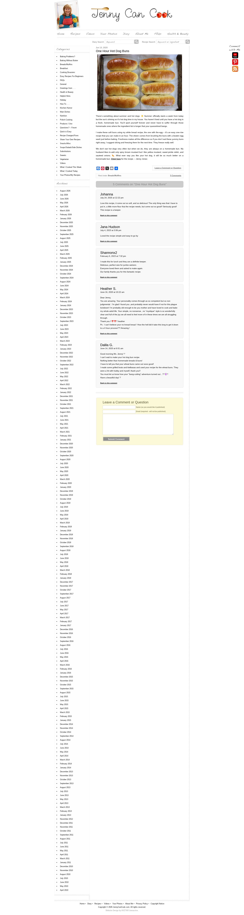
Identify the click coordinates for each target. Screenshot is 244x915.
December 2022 (66, 353)
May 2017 (64, 610)
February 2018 (66, 574)
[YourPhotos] (108, 34)
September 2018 (66, 546)
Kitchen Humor (66, 108)
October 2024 (65, 274)
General (63, 84)
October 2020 (65, 452)
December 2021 (66, 396)
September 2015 (66, 689)
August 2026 (65, 191)
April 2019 (64, 519)
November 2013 (66, 775)
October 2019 (65, 499)
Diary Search (98, 42)
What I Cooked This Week (70, 167)
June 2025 (64, 246)
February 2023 (66, 345)
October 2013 (65, 779)
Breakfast (64, 68)
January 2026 (65, 218)
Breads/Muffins (114, 176)
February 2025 (66, 258)
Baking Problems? (67, 56)
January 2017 (65, 625)
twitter (235, 69)
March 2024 (65, 297)
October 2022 (65, 361)
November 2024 (66, 270)
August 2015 (65, 693)
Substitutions (65, 151)
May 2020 (64, 471)
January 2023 (65, 349)
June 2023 (64, 329)
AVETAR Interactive (129, 910)
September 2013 (66, 783)
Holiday (63, 100)
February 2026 (66, 214)
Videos (63, 163)
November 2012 (66, 819)
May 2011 (64, 851)
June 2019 (64, 511)
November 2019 (66, 495)
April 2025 (64, 250)
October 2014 (65, 732)
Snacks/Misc (65, 143)
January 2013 (65, 815)
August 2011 (65, 839)
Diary (89, 904)
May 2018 (64, 562)
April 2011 (64, 854)
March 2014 (65, 760)
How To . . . (64, 104)
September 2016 (66, 641)
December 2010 (66, 866)
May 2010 (64, 886)
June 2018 (64, 558)
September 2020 (66, 455)
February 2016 (66, 669)
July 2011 (64, 843)
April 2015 (64, 708)
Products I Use (66, 124)
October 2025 (65, 230)
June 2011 (64, 847)
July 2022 (64, 369)
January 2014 (65, 768)
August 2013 (65, 787)
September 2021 (66, 408)
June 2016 (64, 653)
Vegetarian (64, 159)
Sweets (63, 155)
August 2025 (65, 238)
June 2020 (64, 467)
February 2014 (66, 764)
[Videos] (90, 34)
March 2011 (64, 858)
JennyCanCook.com (121, 907)
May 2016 (64, 657)
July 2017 (64, 602)
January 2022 (65, 392)
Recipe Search (148, 42)
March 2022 (65, 384)
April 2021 (64, 428)
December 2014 (66, 724)
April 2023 (64, 337)
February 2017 (66, 621)
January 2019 (65, 531)
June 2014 (64, 748)
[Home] (60, 34)
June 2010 (64, 882)
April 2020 (64, 475)
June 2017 (64, 606)
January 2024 (65, 305)
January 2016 (65, 673)
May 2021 (64, 424)
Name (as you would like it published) (150, 407)
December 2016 (66, 629)
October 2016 (65, 637)
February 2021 (66, 436)
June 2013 (64, 795)
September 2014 (66, 736)
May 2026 (64, 203)
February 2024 (66, 301)
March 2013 (65, 807)
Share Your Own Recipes (70, 139)
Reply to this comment (108, 215)
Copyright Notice (157, 904)
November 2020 (66, 448)
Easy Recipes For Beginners (71, 76)
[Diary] (126, 34)
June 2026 (64, 199)
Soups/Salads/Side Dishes (71, 147)
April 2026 (64, 207)
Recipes (97, 904)
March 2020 (65, 479)
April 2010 (64, 890)
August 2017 (65, 598)
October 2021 (65, 404)
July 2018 (64, 554)
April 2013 (64, 803)
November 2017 (66, 586)
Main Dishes (65, 112)
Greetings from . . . (68, 88)
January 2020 (65, 487)
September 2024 (66, 278)
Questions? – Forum (68, 128)
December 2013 (66, 772)
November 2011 (66, 827)
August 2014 (65, 740)
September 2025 (66, 234)
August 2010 (65, 874)
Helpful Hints (65, 96)
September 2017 (66, 594)
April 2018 (64, 566)
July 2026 (64, 195)
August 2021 (65, 412)
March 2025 (65, 254)
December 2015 (66, 677)
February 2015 (66, 716)
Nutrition (63, 116)
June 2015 (64, 700)
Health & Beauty (66, 92)
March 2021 (65, 432)
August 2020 (65, 459)
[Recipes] (75, 34)
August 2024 (65, 282)
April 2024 (64, 293)
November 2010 (66, 870)
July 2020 (64, 463)
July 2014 (64, 744)
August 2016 (65, 645)
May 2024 (64, 290)
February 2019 (66, 527)
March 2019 (65, 523)
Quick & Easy (65, 132)
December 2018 (66, 534)
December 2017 (66, 582)
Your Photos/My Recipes (70, 175)
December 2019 (66, 491)
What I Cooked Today (69, 171)
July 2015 (64, 696)
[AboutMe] (141, 34)
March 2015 (65, 712)
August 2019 (65, 503)
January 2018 (65, 578)
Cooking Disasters (67, 72)
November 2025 (66, 226)
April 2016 (64, 661)
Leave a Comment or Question (168, 168)
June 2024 (64, 286)
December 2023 (66, 309)
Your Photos (117, 904)
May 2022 (64, 376)
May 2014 (64, 752)
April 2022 (64, 380)
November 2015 (66, 681)
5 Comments (175, 176)
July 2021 (64, 416)
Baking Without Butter (69, 60)
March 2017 (65, 617)
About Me (129, 904)
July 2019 (64, 507)
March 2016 (65, 665)
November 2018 (66, 538)
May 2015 (64, 704)
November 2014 (66, 728)
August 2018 (65, 550)
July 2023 (64, 325)
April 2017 (64, 613)
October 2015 (65, 685)
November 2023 (66, 313)
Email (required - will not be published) (151, 411)
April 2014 (64, 756)
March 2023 (65, 341)
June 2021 (64, 420)
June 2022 (64, 373)
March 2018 (65, 570)
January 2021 (65, 440)
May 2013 (64, 799)
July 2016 (64, 649)
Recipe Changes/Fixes (69, 135)
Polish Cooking (66, 120)
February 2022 (66, 388)
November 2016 (66, 633)
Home (82, 904)
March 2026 (65, 211)
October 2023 (65, 317)
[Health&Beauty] (178, 34)
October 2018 (65, 542)
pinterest (235, 62)
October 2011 (65, 831)
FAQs (62, 80)
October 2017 (65, 590)
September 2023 (66, 321)
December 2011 (66, 823)
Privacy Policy (142, 904)
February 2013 (66, 811)
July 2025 (64, 242)
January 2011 (65, 862)
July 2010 (64, 878)
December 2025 (66, 222)
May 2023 (64, 333)
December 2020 (66, 444)
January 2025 (65, 262)
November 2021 (66, 400)
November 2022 (66, 357)
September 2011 (66, 835)
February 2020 (66, 483)
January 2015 (65, 720)
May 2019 (64, 515)
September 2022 (66, 365)
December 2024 (66, 266)
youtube (235, 55)
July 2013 (64, 791)
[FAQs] (157, 34)
